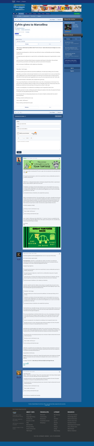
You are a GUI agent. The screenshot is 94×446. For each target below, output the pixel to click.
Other (55, 424)
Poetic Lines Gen (72, 420)
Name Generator (72, 418)
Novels (56, 422)
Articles (56, 418)
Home (20, 16)
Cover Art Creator (72, 414)
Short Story (33, 16)
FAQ (27, 422)
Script (55, 428)
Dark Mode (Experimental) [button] (19, 409)
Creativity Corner (45, 420)
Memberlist (29, 424)
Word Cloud (71, 428)
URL (31, 138)
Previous (27, 44)
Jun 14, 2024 (35, 158)
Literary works (26, 16)
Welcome (42, 414)
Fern (19, 375)
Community (43, 416)
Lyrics (55, 420)
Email (18, 126)
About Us (28, 414)
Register (72, 71)
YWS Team (29, 430)
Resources (43, 418)
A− (15, 19)
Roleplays (42, 422)
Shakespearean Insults (74, 424)
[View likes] (59, 158)
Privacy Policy (30, 426)
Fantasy (39, 16)
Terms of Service (30, 428)
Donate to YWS (30, 420)
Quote (27, 138)
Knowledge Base (72, 416)
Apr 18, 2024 (32, 371)
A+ (20, 19)
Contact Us (29, 418)
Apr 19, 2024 (34, 253)
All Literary (57, 414)
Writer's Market (72, 430)
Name (18, 121)
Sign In (72, 68)
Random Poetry (72, 422)
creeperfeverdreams (20, 28)
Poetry (56, 426)
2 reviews (27, 32)
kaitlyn (19, 257)
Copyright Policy (30, 416)
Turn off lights (52, 19)
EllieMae (18, 162)
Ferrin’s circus (18, 35)
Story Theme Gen (72, 426)
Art (55, 416)
